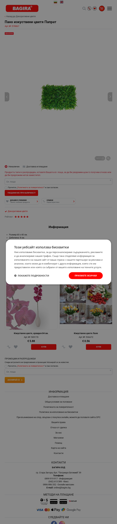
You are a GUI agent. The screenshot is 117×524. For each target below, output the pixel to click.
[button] (31, 275)
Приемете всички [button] (86, 275)
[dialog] (58, 262)
